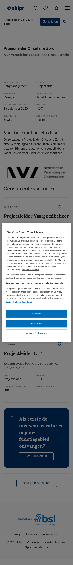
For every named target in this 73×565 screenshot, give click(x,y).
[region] (36, 282)
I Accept (36, 313)
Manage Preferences (36, 333)
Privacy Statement (30, 270)
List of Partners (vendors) (19, 302)
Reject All (36, 323)
